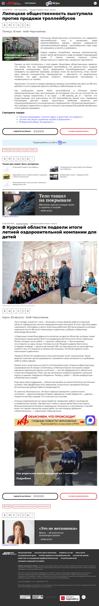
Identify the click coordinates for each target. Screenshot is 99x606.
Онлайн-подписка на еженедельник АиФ (54, 555)
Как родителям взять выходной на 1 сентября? (47, 473)
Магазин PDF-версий (80, 555)
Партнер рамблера (51, 597)
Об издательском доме (27, 555)
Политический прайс (69, 558)
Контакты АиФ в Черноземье (45, 553)
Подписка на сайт (66, 553)
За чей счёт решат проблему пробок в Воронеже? (44, 119)
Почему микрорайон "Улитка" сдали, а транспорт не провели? (50, 117)
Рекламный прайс (25, 553)
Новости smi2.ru (10, 216)
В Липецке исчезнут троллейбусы (25, 167)
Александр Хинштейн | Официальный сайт (18, 305)
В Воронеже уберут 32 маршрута (36, 122)
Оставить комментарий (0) (78, 131)
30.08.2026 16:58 (8, 224)
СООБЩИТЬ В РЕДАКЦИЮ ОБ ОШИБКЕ (31, 561)
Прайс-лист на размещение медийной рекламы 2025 (38, 558)
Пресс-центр (80, 553)
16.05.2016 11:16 (7, 10)
